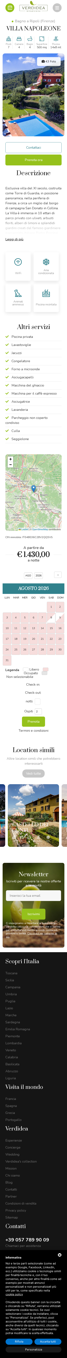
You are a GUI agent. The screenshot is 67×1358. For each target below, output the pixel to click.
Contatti (11, 1189)
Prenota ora (33, 160)
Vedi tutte (33, 773)
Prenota (33, 721)
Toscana (11, 973)
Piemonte (12, 1036)
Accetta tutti (48, 1341)
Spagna (11, 1106)
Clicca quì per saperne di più (31, 935)
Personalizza (33, 1349)
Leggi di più (14, 239)
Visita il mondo (24, 1087)
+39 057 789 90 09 (27, 1240)
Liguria (10, 1078)
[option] (33, 815)
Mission (11, 1168)
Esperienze (13, 1140)
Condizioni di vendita (20, 1203)
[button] (33, 489)
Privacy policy (15, 1210)
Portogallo (13, 1120)
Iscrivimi (34, 914)
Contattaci (33, 147)
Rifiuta (19, 1341)
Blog (9, 1182)
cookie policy (14, 1294)
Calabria (11, 1057)
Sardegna (12, 1022)
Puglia (10, 1001)
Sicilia (9, 980)
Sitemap (11, 1217)
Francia (10, 1099)
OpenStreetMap (40, 529)
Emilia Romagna (17, 1029)
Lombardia (13, 1043)
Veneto (10, 1050)
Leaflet (24, 529)
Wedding (12, 1154)
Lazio (9, 1008)
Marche (11, 1015)
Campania (12, 987)
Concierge (12, 1147)
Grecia (10, 1113)
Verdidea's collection (21, 1161)
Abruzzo (11, 1071)
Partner (11, 1196)
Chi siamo (12, 1175)
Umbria (11, 994)
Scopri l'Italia (22, 961)
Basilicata (12, 1064)
